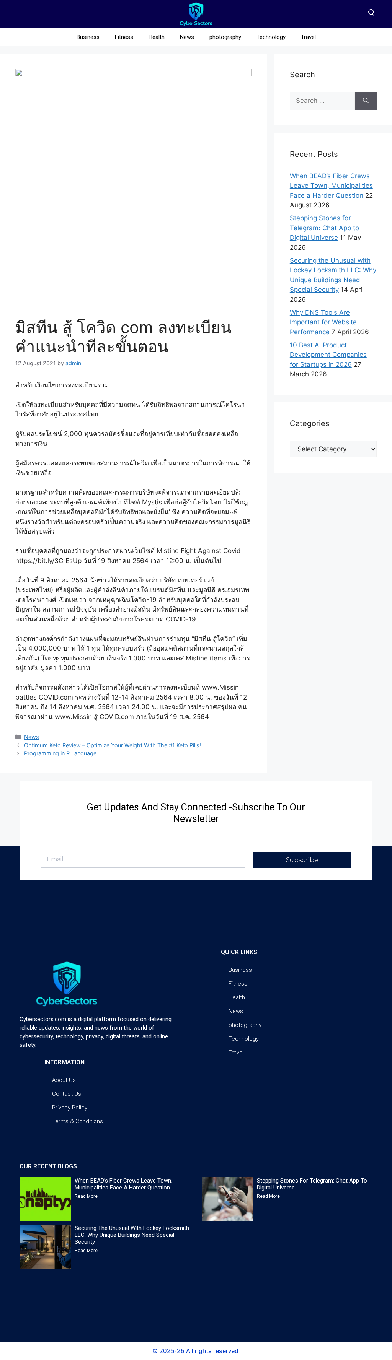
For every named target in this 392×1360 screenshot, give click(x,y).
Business (88, 37)
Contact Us (66, 1093)
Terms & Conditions (77, 1121)
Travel (308, 37)
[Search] (366, 101)
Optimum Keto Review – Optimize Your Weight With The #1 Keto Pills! (112, 745)
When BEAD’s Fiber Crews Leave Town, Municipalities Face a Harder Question (331, 185)
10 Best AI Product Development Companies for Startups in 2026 (328, 354)
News (187, 37)
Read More (86, 1196)
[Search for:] (322, 101)
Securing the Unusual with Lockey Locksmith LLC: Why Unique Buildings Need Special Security (132, 1235)
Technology (271, 37)
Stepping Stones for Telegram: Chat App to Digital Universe (324, 227)
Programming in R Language (60, 753)
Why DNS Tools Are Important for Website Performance (323, 322)
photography (225, 37)
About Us (64, 1080)
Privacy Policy (69, 1107)
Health (157, 37)
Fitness (124, 37)
